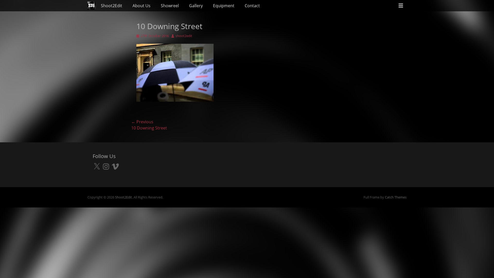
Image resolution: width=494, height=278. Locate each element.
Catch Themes (396, 197)
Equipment (223, 5)
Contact (252, 5)
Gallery (196, 5)
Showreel (170, 5)
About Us (142, 5)
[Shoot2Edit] (91, 5)
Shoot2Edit (111, 5)
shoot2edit (183, 35)
